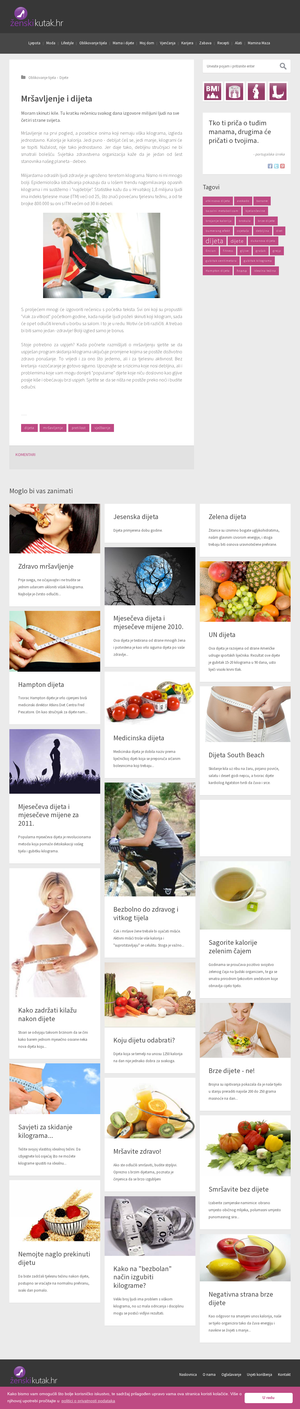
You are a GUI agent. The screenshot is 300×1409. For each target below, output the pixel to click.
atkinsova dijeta (218, 201)
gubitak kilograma (258, 261)
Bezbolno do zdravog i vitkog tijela (145, 913)
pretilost (79, 427)
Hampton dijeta (218, 271)
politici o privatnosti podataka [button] (88, 1400)
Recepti (223, 42)
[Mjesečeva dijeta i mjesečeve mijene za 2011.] (54, 761)
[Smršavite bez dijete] (245, 1145)
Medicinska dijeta (138, 737)
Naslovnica (188, 1374)
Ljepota (34, 42)
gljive (244, 251)
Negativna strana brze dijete (241, 1298)
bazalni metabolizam (222, 211)
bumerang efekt (218, 231)
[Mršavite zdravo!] (150, 1108)
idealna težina (265, 271)
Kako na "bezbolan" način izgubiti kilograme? (142, 1277)
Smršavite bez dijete (239, 1189)
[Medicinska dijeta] (150, 698)
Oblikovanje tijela (93, 42)
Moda (50, 42)
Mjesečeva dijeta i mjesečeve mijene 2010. (148, 622)
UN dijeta (222, 634)
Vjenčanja (167, 42)
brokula (245, 221)
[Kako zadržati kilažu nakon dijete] (54, 932)
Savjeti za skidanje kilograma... (45, 1131)
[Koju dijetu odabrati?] (150, 994)
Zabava (205, 42)
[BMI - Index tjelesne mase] (212, 91)
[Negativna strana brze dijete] (245, 1257)
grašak (261, 251)
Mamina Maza (259, 42)
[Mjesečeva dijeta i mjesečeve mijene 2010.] (150, 576)
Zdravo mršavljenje (46, 566)
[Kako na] (150, 1226)
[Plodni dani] (256, 91)
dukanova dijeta (263, 241)
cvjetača (243, 231)
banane (262, 201)
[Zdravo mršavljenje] (54, 528)
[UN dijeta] (245, 591)
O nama (209, 1374)
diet (279, 231)
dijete (237, 241)
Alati (238, 42)
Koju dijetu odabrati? (144, 1040)
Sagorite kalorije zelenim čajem (233, 946)
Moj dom (147, 42)
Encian (211, 251)
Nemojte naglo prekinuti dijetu (54, 1258)
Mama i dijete (123, 42)
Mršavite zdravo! (137, 1151)
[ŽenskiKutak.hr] (34, 1383)
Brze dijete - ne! (232, 1070)
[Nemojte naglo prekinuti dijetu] (54, 1210)
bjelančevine (255, 211)
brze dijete (266, 221)
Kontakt (284, 1374)
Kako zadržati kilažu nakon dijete (47, 1014)
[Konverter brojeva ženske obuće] (278, 91)
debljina (262, 231)
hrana (242, 270)
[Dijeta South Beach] (245, 714)
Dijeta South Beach (237, 754)
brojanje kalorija (219, 221)
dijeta (29, 427)
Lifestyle (67, 42)
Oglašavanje (231, 1374)
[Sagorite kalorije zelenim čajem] (245, 895)
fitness (228, 251)
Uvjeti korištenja (259, 1374)
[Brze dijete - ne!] (245, 1030)
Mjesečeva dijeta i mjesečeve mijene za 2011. (48, 815)
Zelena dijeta (227, 516)
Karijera (187, 42)
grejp (277, 251)
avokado (243, 201)
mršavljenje (53, 427)
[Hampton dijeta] (54, 641)
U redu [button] (268, 1398)
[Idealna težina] (234, 91)
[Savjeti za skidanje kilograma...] (54, 1088)
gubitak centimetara (221, 261)
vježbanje (102, 427)
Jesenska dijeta (135, 516)
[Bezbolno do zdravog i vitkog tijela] (150, 839)
